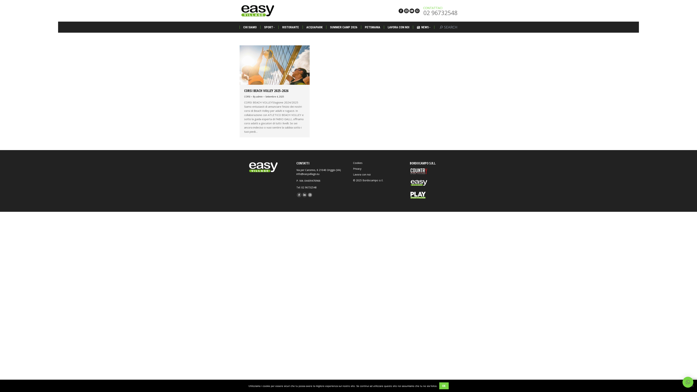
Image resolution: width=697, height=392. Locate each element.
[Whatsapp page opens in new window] (417, 11)
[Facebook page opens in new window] (401, 11)
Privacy (357, 168)
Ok (443, 386)
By (258, 96)
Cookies (357, 163)
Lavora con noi (362, 174)
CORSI (247, 96)
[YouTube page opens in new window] (411, 11)
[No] (692, 386)
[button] (687, 382)
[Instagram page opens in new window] (406, 11)
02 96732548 (440, 13)
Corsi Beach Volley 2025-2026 (266, 90)
